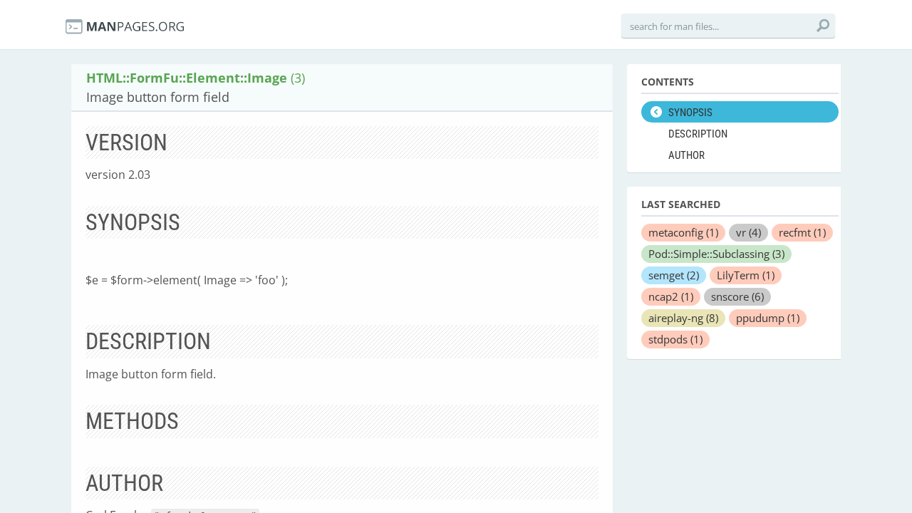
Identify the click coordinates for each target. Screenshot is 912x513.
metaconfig (683, 232)
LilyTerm (745, 275)
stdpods (675, 339)
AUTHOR (686, 155)
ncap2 (670, 296)
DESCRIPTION (697, 134)
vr (748, 232)
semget (673, 275)
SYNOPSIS (690, 112)
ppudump (767, 318)
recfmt (802, 232)
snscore (737, 296)
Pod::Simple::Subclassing (716, 254)
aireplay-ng (683, 318)
